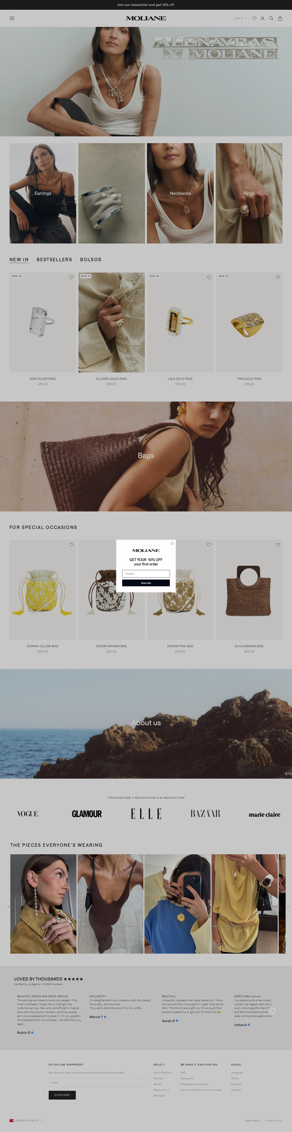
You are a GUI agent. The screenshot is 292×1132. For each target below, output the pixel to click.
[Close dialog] (172, 543)
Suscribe (146, 583)
